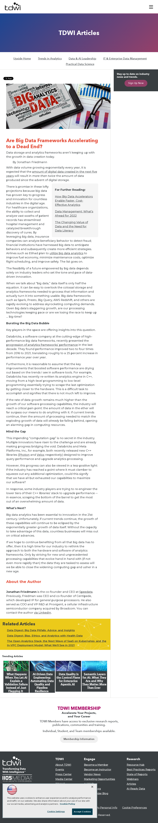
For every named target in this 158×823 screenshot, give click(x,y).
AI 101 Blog (90, 783)
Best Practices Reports (141, 769)
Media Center (63, 779)
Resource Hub (135, 764)
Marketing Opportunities (99, 779)
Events (59, 769)
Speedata (86, 592)
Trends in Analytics (50, 58)
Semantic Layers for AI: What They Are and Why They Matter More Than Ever (94, 680)
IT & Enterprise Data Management (125, 58)
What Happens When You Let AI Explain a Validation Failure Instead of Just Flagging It (16, 682)
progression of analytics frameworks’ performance (42, 345)
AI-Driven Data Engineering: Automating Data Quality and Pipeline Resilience (42, 682)
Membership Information (79, 739)
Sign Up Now (135, 83)
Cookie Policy (67, 804)
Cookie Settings (56, 811)
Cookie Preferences (134, 807)
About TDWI (63, 764)
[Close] (92, 786)
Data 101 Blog (92, 788)
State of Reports (137, 774)
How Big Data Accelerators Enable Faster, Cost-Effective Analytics (74, 201)
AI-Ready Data (136, 788)
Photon (24, 455)
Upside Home (22, 58)
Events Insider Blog (96, 793)
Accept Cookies (82, 811)
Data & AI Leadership (82, 58)
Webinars (133, 779)
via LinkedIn (42, 612)
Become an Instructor (97, 769)
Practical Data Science (80, 64)
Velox (40, 455)
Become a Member (96, 764)
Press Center (63, 774)
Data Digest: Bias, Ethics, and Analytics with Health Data (45, 635)
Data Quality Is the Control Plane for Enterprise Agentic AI (68, 679)
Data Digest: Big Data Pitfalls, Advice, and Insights (41, 630)
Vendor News (92, 774)
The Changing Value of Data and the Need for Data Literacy (71, 226)
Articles (131, 783)
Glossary (89, 798)
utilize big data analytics (66, 253)
